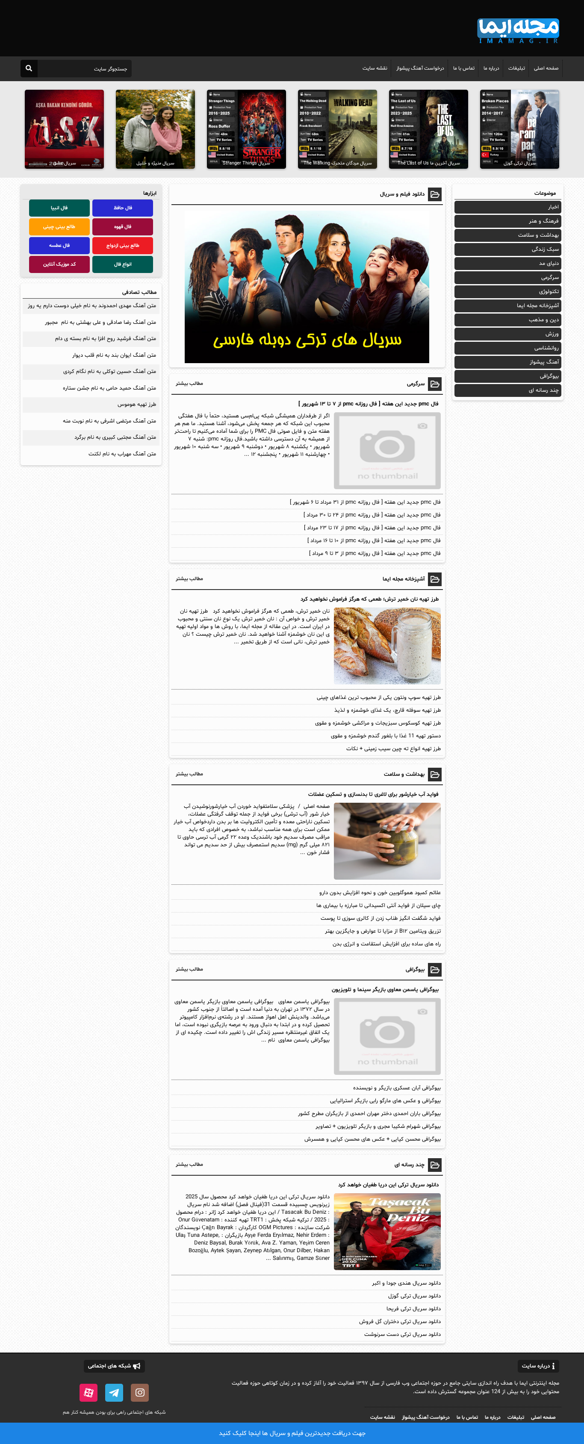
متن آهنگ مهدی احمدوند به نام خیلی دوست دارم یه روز (92, 306)
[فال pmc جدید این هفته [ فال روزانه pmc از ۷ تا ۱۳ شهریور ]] (386, 488)
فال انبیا (59, 208)
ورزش (552, 334)
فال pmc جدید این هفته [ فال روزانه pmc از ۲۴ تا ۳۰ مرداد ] (372, 515)
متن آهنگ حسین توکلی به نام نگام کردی (109, 372)
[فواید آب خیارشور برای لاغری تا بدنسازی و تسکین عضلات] (386, 878)
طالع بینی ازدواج (122, 245)
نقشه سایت (375, 68)
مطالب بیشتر (189, 383)
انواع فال (123, 264)
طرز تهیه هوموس (137, 404)
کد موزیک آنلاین (59, 264)
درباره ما (491, 68)
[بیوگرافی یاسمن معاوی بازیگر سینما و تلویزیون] (386, 1073)
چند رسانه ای (544, 390)
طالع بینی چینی (59, 226)
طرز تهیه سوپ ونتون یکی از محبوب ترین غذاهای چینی (379, 697)
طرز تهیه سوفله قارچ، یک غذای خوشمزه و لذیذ (387, 710)
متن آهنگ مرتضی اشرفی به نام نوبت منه (109, 421)
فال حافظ (123, 208)
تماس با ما (464, 68)
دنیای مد (549, 263)
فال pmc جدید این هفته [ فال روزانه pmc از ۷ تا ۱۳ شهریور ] (368, 404)
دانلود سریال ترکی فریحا (413, 1309)
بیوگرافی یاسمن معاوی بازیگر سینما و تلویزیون (385, 990)
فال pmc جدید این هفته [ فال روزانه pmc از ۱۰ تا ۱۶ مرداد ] (374, 541)
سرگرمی (550, 278)
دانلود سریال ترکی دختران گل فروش (400, 1322)
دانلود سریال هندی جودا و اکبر (406, 1283)
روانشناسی (546, 348)
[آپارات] (88, 1393)
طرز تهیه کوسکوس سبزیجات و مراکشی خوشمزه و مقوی (378, 723)
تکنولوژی (549, 292)
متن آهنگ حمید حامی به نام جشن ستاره (109, 388)
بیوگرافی (549, 376)
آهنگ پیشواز (544, 362)
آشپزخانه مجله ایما (538, 306)
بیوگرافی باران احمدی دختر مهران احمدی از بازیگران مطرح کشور (369, 1114)
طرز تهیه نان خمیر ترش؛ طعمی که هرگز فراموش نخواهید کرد (370, 599)
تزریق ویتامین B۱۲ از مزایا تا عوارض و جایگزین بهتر (383, 931)
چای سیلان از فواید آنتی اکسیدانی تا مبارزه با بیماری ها (378, 906)
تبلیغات (516, 68)
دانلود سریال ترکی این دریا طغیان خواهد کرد (388, 1185)
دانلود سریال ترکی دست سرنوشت (402, 1334)
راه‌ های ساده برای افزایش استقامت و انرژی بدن (387, 944)
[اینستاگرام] (140, 1393)
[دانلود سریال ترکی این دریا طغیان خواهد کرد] (386, 1269)
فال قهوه (122, 226)
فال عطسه (59, 245)
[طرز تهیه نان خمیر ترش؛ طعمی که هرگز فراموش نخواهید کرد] (386, 683)
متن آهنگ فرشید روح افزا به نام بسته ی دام (105, 339)
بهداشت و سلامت (538, 235)
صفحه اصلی (546, 68)
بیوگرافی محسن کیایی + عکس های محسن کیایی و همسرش (372, 1139)
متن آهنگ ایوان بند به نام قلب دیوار (114, 355)
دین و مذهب (544, 320)
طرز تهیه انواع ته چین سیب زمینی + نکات (393, 749)
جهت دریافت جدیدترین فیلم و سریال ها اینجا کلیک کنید (292, 1433)
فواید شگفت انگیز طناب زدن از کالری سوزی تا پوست (381, 918)
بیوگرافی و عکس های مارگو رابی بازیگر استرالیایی (385, 1101)
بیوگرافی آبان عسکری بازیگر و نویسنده (397, 1088)
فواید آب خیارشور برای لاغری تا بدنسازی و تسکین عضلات (373, 794)
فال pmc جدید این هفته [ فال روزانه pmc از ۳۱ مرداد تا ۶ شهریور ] (365, 502)
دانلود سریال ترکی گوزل (414, 1296)
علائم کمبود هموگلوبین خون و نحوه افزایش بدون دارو (380, 893)
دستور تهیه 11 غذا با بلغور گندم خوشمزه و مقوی (386, 736)
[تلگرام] (114, 1393)
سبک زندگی (545, 249)
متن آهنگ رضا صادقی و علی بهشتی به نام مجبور (100, 322)
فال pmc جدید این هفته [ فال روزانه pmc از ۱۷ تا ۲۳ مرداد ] (372, 528)
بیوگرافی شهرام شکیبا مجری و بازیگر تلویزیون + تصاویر (378, 1126)
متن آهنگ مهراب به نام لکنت (122, 454)
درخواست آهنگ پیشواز (420, 68)
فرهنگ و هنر (544, 221)
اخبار (553, 207)
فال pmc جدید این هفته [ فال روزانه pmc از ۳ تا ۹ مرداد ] (375, 554)
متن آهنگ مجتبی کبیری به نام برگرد (115, 437)
